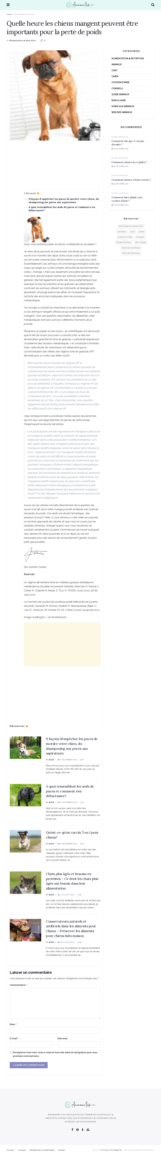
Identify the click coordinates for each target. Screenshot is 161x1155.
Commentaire (19, 984)
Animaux (116, 64)
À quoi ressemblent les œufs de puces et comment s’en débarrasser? (70, 791)
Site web (62, 1038)
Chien (114, 76)
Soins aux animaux (122, 106)
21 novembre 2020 (67, 760)
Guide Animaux (120, 94)
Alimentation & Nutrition (24, 14)
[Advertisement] (55, 167)
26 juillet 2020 (66, 942)
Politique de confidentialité (42, 1150)
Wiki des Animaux (121, 112)
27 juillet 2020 (66, 895)
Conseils (117, 88)
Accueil (10, 1150)
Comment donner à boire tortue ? (131, 179)
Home (9, 14)
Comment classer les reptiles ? (129, 162)
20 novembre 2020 (68, 844)
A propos (21, 1150)
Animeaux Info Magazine (111, 1150)
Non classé (118, 100)
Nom (13, 1024)
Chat (114, 70)
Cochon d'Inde (120, 82)
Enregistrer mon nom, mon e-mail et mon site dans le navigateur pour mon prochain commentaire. (55, 1054)
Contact (61, 1150)
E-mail (14, 1038)
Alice (51, 760)
